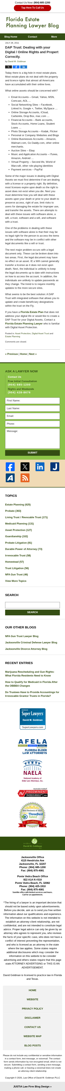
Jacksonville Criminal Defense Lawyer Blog (31, 642)
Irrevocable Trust (18, 555)
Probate (13, 510)
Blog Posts (32, 1045)
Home (23, 354)
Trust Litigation (17, 568)
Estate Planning (12, 336)
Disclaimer (32, 1017)
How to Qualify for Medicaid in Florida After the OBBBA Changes (31, 684)
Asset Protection (23, 333)
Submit (32, 452)
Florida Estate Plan (32, 312)
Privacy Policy (32, 1008)
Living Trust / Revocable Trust (26, 517)
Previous (11, 354)
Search (32, 612)
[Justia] (54, 466)
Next (33, 354)
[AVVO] (10, 477)
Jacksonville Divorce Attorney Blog (26, 649)
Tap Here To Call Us (32, 7)
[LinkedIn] (39, 466)
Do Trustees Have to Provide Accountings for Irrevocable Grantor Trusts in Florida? (32, 694)
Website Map (32, 1036)
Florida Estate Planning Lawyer (24, 323)
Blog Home (10, 36)
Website (32, 999)
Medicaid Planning (19, 523)
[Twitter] (25, 466)
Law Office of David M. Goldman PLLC (41, 1077)
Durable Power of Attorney (23, 549)
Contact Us (32, 1027)
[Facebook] (10, 466)
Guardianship (16, 536)
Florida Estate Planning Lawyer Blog (32, 23)
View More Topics (15, 581)
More (54, 36)
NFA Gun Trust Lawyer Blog (21, 636)
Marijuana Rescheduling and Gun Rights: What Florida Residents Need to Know (29, 673)
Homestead (14, 561)
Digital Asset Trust (40, 333)
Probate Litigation (18, 542)
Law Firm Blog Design (31, 1086)
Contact (32, 36)
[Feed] (25, 477)
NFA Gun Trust (16, 574)
